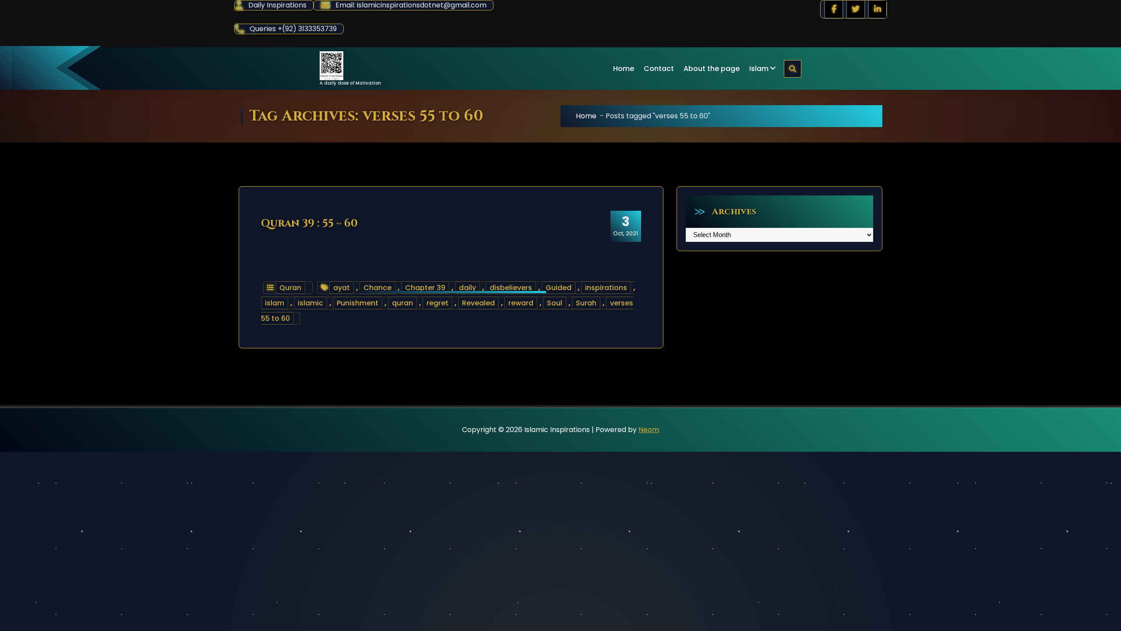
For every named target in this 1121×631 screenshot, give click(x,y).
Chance (377, 288)
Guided (558, 288)
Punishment (357, 303)
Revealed (478, 303)
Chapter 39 (425, 288)
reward (520, 303)
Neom (648, 430)
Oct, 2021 (625, 226)
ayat (341, 288)
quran (402, 303)
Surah (586, 303)
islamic (310, 303)
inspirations (606, 288)
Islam (758, 69)
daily (467, 288)
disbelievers (511, 288)
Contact (659, 69)
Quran (290, 288)
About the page (712, 69)
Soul (554, 303)
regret (437, 303)
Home (623, 69)
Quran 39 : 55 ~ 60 (309, 223)
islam (274, 303)
